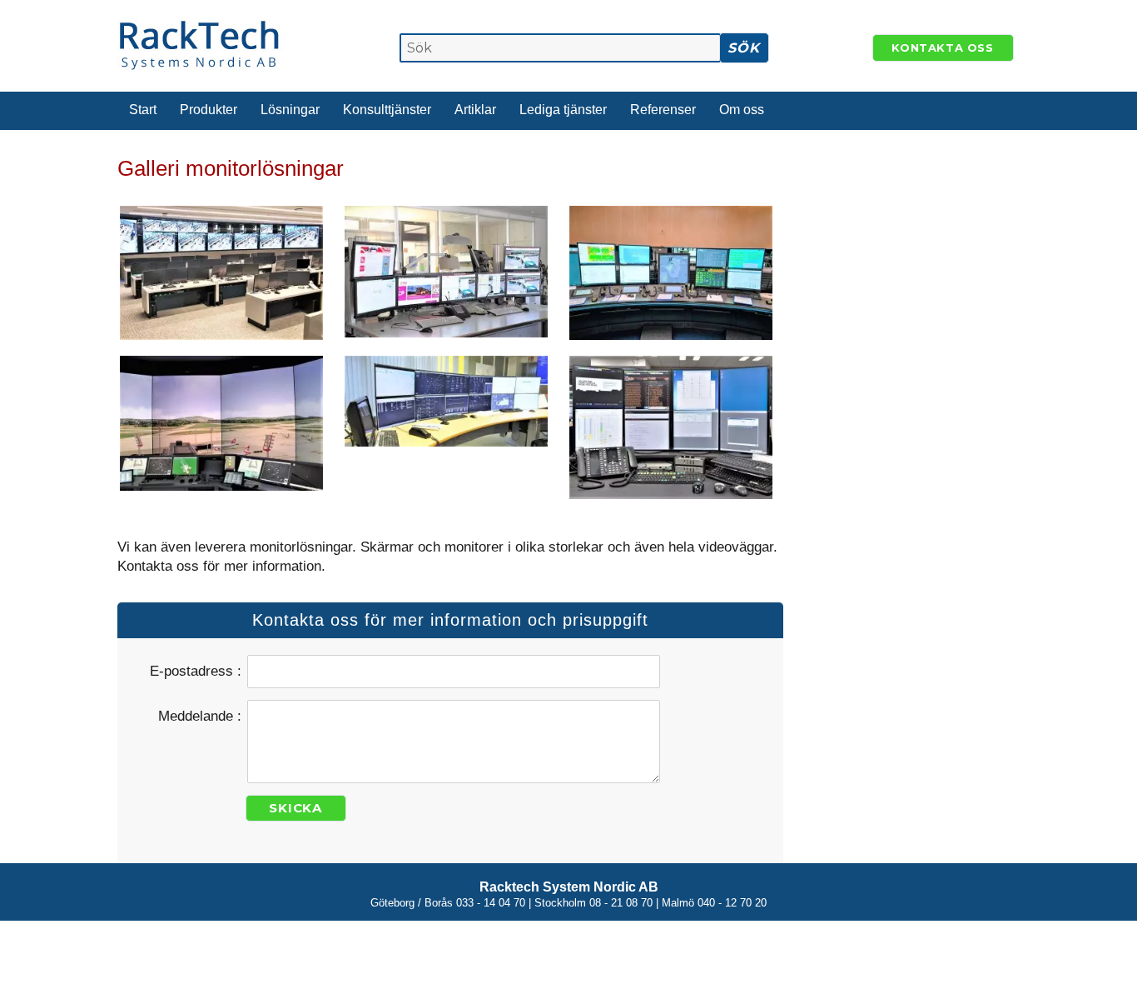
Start (142, 109)
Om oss (741, 109)
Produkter (208, 109)
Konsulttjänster (387, 109)
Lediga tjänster (563, 109)
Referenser (663, 109)
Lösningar (290, 109)
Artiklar (475, 109)
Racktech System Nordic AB (568, 887)
